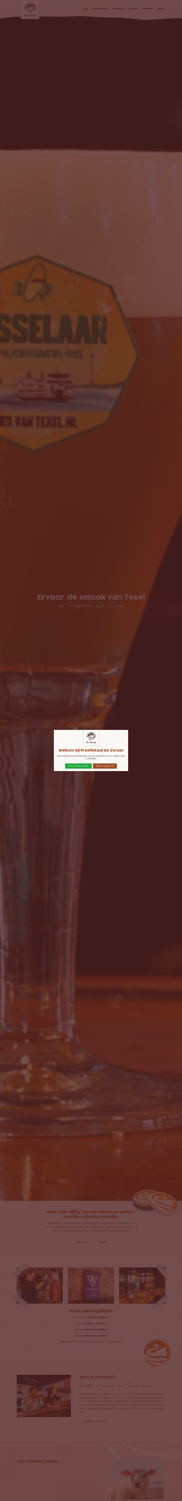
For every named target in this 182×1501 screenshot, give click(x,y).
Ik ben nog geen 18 (105, 766)
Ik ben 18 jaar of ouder (78, 766)
